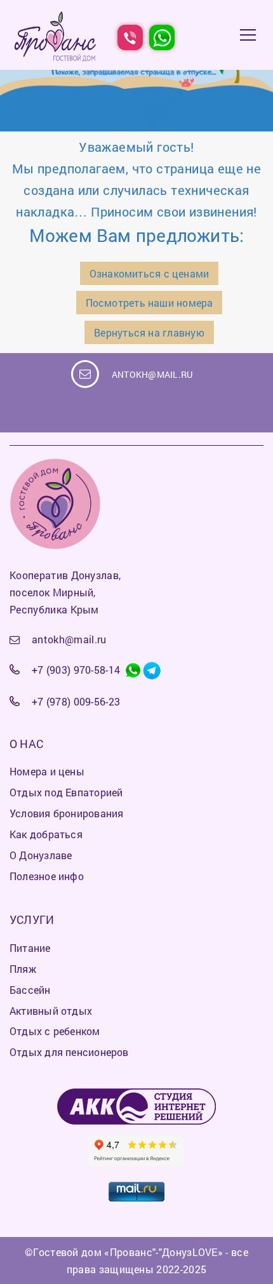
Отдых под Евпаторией (66, 792)
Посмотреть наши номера (149, 302)
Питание (30, 947)
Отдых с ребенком (55, 1031)
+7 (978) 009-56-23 (76, 701)
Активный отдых (51, 1010)
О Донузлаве (41, 855)
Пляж (23, 968)
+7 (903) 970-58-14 (76, 669)
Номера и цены (47, 771)
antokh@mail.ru (152, 374)
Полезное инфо (47, 876)
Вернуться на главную (149, 332)
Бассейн (30, 989)
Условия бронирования (66, 813)
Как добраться (46, 834)
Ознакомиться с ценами (150, 273)
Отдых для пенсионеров (69, 1052)
